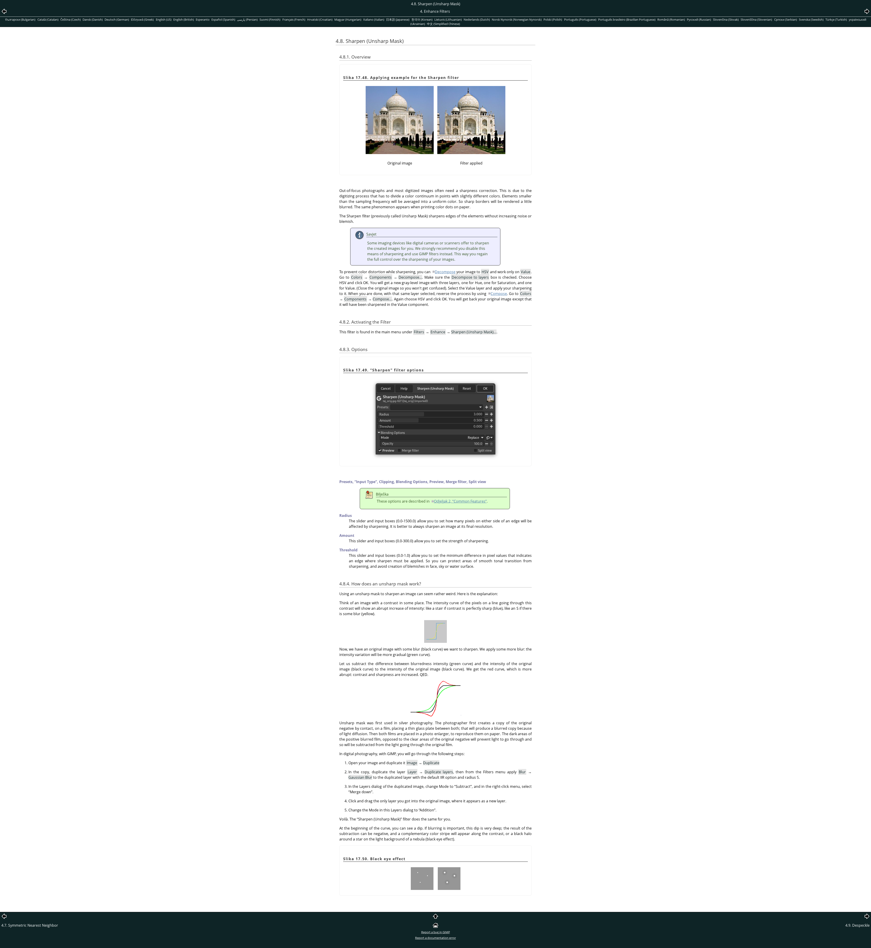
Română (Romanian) (671, 19)
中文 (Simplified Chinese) (443, 24)
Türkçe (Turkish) (836, 19)
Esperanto (203, 19)
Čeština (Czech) (70, 19)
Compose (499, 293)
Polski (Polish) (552, 19)
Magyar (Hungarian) (347, 19)
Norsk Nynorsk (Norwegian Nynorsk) (517, 19)
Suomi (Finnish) (269, 19)
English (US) (163, 19)
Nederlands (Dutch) (477, 19)
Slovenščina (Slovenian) (756, 19)
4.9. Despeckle (857, 925)
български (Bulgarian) (20, 19)
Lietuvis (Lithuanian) (448, 19)
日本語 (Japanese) (397, 19)
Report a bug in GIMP (435, 932)
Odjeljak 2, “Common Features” (460, 501)
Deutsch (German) (117, 19)
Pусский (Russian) (699, 19)
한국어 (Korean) (422, 19)
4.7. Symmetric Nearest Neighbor (29, 925)
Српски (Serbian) (785, 19)
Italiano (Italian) (373, 19)
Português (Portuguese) (580, 19)
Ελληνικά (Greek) (142, 19)
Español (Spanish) (223, 19)
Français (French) (293, 19)
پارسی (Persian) (247, 19)
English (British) (183, 19)
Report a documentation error (435, 938)
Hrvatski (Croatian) (320, 19)
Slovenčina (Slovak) (726, 19)
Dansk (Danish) (93, 19)
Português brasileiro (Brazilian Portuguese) (627, 19)
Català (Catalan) (48, 19)
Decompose (445, 271)
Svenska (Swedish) (811, 19)
